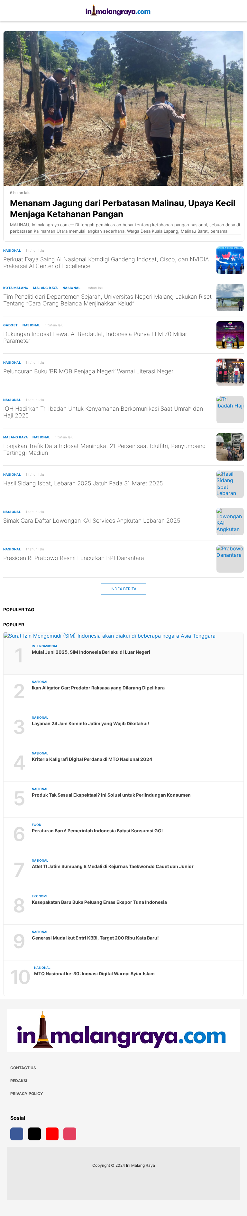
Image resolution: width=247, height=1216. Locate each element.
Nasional (12, 250)
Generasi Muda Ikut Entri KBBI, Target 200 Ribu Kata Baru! (95, 937)
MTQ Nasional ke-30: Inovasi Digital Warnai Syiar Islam (94, 973)
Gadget (10, 325)
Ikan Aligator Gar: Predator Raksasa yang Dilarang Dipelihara (98, 687)
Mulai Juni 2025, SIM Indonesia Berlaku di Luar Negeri (91, 652)
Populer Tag (18, 609)
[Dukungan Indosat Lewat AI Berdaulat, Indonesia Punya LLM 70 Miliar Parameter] (230, 335)
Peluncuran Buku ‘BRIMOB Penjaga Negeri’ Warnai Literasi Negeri (89, 371)
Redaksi (18, 1080)
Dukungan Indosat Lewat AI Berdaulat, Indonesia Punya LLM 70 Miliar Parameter (95, 337)
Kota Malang (15, 288)
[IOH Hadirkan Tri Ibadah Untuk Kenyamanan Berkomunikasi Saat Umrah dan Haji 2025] (230, 409)
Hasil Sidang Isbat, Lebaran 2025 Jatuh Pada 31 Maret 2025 (83, 483)
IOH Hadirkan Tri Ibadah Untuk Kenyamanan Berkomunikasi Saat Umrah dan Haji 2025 (103, 412)
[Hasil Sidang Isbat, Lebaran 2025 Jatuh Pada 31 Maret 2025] (230, 484)
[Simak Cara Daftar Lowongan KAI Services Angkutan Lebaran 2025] (230, 521)
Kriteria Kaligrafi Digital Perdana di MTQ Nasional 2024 (92, 759)
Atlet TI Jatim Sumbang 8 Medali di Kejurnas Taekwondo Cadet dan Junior (113, 866)
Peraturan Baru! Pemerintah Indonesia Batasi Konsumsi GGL (98, 830)
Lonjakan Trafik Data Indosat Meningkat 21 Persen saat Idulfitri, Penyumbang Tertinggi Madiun (104, 449)
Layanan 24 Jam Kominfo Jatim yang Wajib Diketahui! (90, 723)
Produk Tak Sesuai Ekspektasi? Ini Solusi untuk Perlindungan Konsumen (111, 795)
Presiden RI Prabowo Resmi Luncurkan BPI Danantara (73, 558)
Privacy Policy (26, 1093)
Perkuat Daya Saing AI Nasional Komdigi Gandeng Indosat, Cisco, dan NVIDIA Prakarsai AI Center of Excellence (106, 262)
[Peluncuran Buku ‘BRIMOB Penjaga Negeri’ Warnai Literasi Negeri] (230, 372)
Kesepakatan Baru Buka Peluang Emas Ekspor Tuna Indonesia (99, 902)
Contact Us (23, 1067)
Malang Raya (45, 288)
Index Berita (123, 588)
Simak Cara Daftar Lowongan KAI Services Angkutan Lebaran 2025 (91, 520)
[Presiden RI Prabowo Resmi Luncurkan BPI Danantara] (230, 559)
